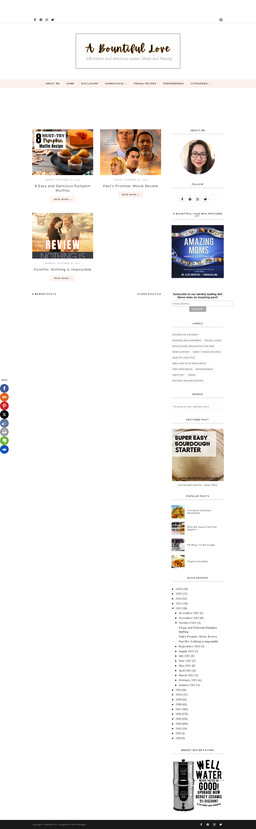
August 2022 (186, 651)
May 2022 (185, 665)
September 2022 (189, 646)
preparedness (204, 369)
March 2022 (186, 675)
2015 (178, 718)
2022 (179, 608)
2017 (178, 709)
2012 (178, 733)
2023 (179, 603)
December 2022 (189, 613)
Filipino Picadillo (197, 561)
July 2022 (184, 656)
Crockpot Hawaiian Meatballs (199, 511)
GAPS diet (179, 375)
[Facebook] (4, 388)
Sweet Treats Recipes (207, 352)
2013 (178, 728)
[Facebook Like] (4, 423)
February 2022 (188, 680)
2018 (178, 704)
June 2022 (185, 660)
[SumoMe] (4, 449)
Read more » (62, 199)
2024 (179, 598)
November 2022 (189, 618)
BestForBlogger (78, 824)
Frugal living (212, 340)
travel (192, 375)
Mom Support (181, 352)
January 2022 (187, 685)
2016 (178, 714)
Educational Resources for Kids (193, 346)
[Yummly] (4, 397)
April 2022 (185, 670)
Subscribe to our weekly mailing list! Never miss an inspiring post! (197, 296)
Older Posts (147, 294)
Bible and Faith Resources (189, 363)
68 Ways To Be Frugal (201, 545)
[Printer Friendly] (4, 432)
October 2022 (187, 622)
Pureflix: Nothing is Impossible (62, 269)
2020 (179, 694)
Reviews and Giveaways (187, 340)
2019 (178, 699)
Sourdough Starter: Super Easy (197, 485)
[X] (4, 414)
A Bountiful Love (50, 824)
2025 (179, 593)
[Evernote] (4, 440)
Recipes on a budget (186, 335)
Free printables (183, 369)
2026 (179, 589)
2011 (178, 738)
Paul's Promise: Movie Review (130, 186)
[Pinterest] (4, 405)
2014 (178, 723)
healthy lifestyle (184, 358)
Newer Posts (46, 294)
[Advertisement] (63, 8)
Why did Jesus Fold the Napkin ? (202, 528)
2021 (178, 690)
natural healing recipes (188, 381)
